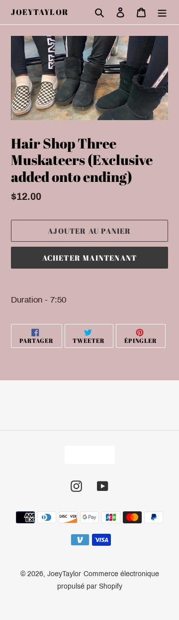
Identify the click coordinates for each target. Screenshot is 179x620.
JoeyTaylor (40, 12)
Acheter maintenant (89, 258)
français (86, 455)
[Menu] (162, 12)
